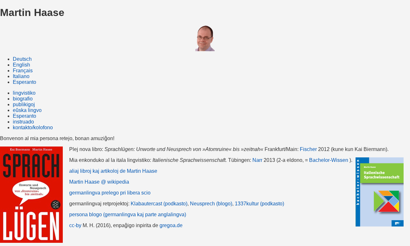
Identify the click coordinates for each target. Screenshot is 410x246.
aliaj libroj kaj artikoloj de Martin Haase (113, 171)
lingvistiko (24, 93)
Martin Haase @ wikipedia (99, 182)
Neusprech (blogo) (211, 203)
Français (23, 70)
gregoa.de (171, 225)
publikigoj (24, 104)
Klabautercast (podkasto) (159, 203)
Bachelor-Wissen (328, 160)
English (21, 64)
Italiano (21, 76)
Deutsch (22, 59)
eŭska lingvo (27, 110)
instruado (23, 121)
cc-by (75, 225)
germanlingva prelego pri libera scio (110, 192)
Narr (257, 160)
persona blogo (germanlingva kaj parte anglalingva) (127, 214)
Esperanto (24, 82)
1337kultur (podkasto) (259, 203)
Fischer (308, 149)
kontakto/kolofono (33, 127)
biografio (23, 98)
